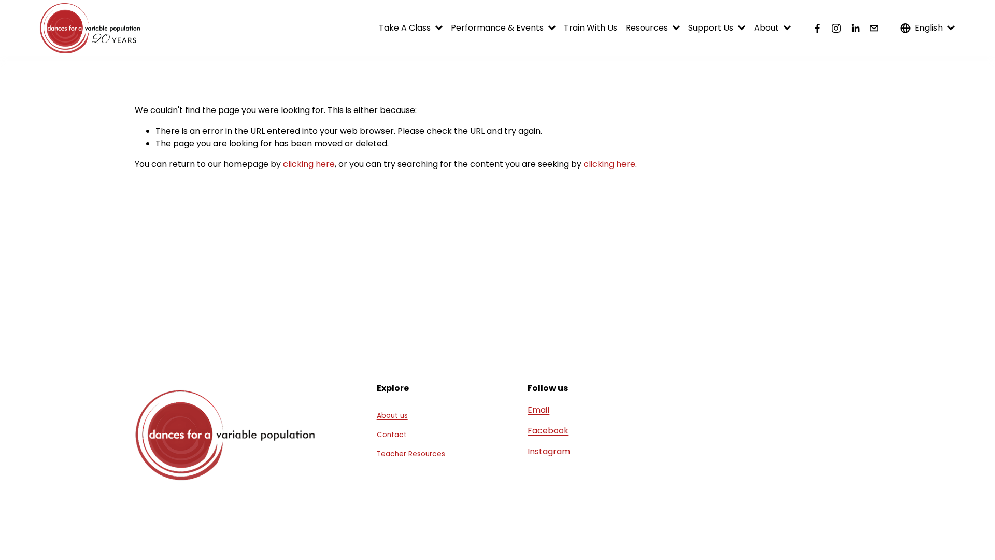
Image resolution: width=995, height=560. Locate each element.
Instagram (549, 451)
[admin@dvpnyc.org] (874, 28)
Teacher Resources (411, 454)
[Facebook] (817, 28)
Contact (392, 435)
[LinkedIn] (855, 28)
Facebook (548, 431)
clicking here (309, 164)
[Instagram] (836, 28)
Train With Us (590, 28)
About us (392, 416)
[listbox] (927, 28)
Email (538, 410)
